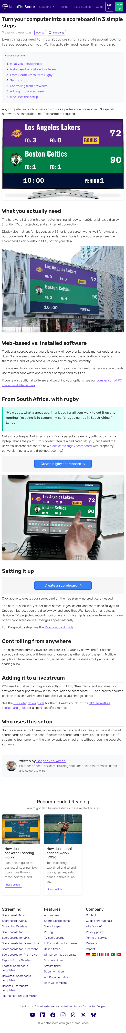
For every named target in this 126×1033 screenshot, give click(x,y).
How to (40, 32)
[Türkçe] (119, 954)
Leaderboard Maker (70, 1006)
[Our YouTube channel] (32, 1015)
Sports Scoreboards (57, 920)
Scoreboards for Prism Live (19, 954)
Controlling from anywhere (29, 86)
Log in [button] (109, 6)
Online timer (52, 949)
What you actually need (26, 64)
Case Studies (82, 6)
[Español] (94, 954)
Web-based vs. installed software (33, 69)
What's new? (94, 926)
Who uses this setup (24, 97)
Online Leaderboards (46, 1006)
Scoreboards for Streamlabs (20, 949)
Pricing (64, 6)
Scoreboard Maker (14, 915)
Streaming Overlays (14, 926)
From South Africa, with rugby (31, 75)
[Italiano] (107, 954)
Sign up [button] (119, 6)
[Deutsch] (88, 954)
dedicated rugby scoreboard (72, 446)
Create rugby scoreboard (61, 464)
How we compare (55, 982)
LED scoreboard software (60, 943)
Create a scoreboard (61, 585)
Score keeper (52, 926)
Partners (91, 943)
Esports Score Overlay (16, 960)
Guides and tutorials (99, 920)
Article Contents (16, 55)
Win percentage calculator (60, 954)
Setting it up (18, 80)
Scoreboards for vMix (16, 937)
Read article (13, 884)
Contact (91, 915)
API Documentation (56, 977)
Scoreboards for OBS (15, 932)
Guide (100, 6)
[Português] (113, 954)
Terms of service (96, 937)
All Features (51, 915)
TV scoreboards (54, 937)
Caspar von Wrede (51, 761)
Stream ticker (52, 966)
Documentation (54, 971)
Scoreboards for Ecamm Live (20, 943)
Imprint (90, 949)
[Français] (101, 954)
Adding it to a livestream (27, 91)
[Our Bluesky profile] (93, 1015)
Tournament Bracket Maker (19, 995)
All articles (57, 32)
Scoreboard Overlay (14, 920)
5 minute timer (53, 960)
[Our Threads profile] (73, 1015)
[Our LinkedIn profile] (42, 1015)
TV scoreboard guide (58, 627)
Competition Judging (94, 1006)
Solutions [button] (45, 6)
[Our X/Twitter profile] (83, 1015)
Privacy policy (95, 932)
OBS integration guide (28, 703)
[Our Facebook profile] (52, 1015)
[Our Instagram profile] (63, 1015)
